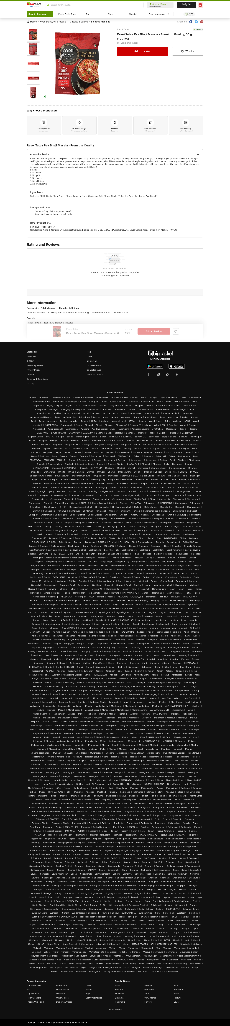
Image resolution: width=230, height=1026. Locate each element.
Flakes (89, 989)
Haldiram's (120, 1002)
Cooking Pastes (57, 312)
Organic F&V (33, 993)
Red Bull (119, 989)
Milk (29, 989)
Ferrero (148, 1002)
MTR (176, 985)
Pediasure (179, 989)
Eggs (88, 993)
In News (31, 361)
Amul (117, 985)
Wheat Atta (61, 985)
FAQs (89, 356)
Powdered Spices (102, 312)
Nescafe (148, 985)
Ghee (88, 985)
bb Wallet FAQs (94, 365)
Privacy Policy (33, 370)
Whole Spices (121, 312)
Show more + (115, 1009)
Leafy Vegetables (94, 997)
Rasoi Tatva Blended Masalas (57, 322)
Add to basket (142, 51)
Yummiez (119, 993)
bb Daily (31, 383)
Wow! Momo (150, 997)
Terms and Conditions (37, 379)
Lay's (176, 1002)
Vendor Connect (95, 374)
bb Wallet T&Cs (94, 370)
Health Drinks (62, 989)
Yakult (176, 993)
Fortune (177, 997)
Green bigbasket (35, 365)
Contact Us (92, 361)
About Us (31, 356)
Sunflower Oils (34, 985)
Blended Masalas (37, 312)
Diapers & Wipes (64, 1002)
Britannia (119, 997)
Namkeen (60, 993)
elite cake (149, 989)
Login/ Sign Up (186, 5)
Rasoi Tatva (123, 29)
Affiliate (30, 374)
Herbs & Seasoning (79, 312)
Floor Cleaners (34, 997)
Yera (146, 993)
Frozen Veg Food (35, 1002)
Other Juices (62, 997)
